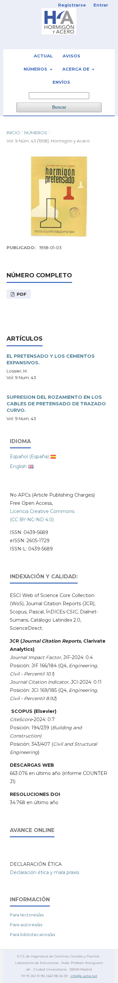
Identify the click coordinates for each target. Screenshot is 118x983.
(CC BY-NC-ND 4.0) (32, 520)
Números (36, 69)
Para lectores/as (27, 914)
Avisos (71, 55)
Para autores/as (26, 924)
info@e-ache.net (83, 976)
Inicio (13, 132)
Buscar (59, 107)
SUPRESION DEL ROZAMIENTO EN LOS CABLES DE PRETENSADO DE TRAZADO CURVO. (56, 403)
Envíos (61, 82)
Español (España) (29, 456)
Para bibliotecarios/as (32, 934)
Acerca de (76, 69)
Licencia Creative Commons (42, 511)
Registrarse (72, 5)
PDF (21, 294)
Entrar (100, 5)
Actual (43, 55)
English (18, 466)
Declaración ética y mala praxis (44, 872)
